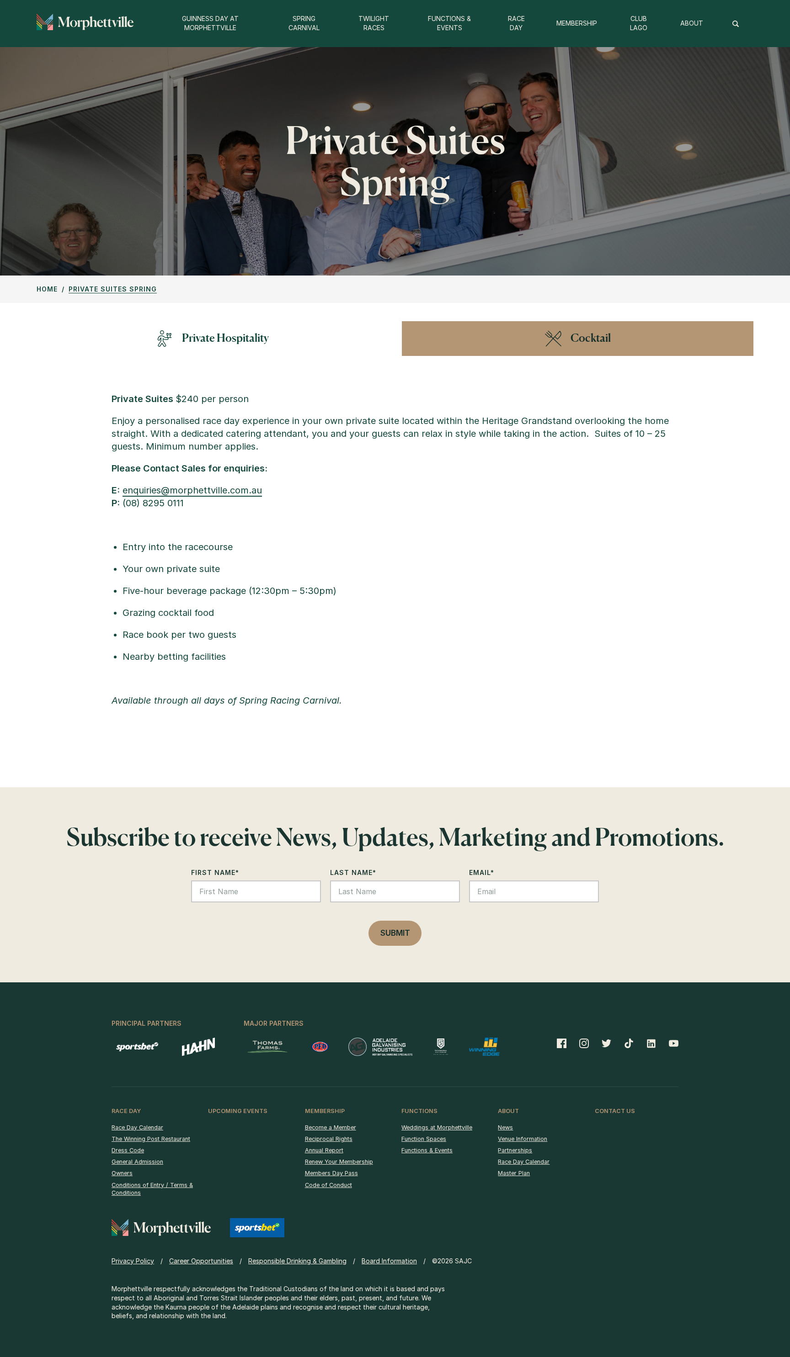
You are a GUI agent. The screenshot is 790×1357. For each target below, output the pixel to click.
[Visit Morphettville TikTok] (629, 1043)
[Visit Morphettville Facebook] (565, 1043)
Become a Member (330, 1127)
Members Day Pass (331, 1173)
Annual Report (324, 1150)
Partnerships (515, 1150)
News (505, 1127)
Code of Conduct (328, 1185)
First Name (215, 872)
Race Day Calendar (137, 1127)
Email (481, 872)
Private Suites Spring (113, 289)
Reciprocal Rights (328, 1138)
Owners (122, 1173)
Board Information (389, 1261)
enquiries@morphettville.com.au (192, 490)
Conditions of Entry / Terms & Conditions (152, 1189)
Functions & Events (427, 1150)
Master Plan (514, 1173)
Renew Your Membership (339, 1161)
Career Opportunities (201, 1261)
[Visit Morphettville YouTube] (670, 1043)
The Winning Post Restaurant (151, 1138)
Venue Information (522, 1138)
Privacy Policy (133, 1261)
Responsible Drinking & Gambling (297, 1261)
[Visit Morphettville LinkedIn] (651, 1043)
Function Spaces (423, 1138)
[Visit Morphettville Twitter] (606, 1043)
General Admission (137, 1161)
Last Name (353, 872)
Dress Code (128, 1150)
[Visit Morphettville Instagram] (584, 1043)
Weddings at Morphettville (436, 1127)
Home (47, 289)
